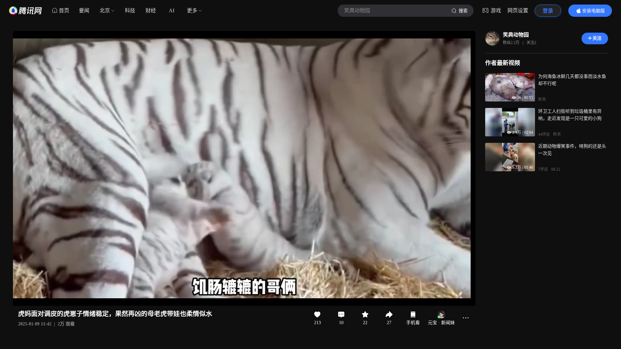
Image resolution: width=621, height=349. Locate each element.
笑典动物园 (516, 34)
